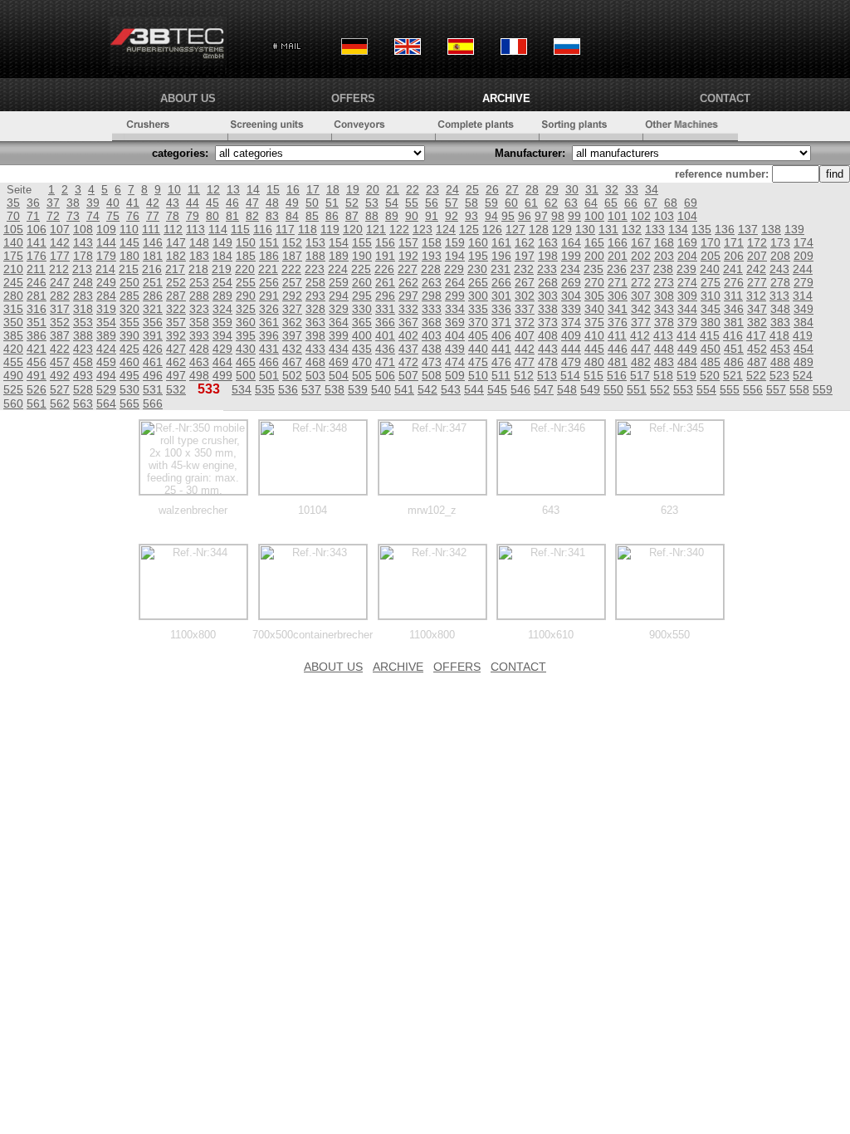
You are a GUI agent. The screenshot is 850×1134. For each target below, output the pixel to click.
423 (83, 348)
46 (232, 202)
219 (222, 269)
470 (362, 362)
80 (212, 215)
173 (780, 242)
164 (571, 242)
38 (73, 202)
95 (508, 215)
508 (432, 375)
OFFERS (353, 98)
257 (292, 282)
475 (478, 362)
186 (269, 255)
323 (199, 308)
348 (780, 308)
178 (83, 255)
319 (106, 308)
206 (734, 255)
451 (734, 348)
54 (391, 202)
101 (618, 215)
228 (431, 269)
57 (451, 202)
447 (641, 348)
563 (83, 403)
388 (83, 335)
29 (552, 189)
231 (500, 269)
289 (222, 295)
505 (362, 375)
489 (803, 362)
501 (269, 375)
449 (687, 348)
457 (60, 362)
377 (641, 322)
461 (153, 362)
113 (195, 229)
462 (176, 362)
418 (779, 335)
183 (199, 255)
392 (176, 335)
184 (222, 255)
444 (571, 348)
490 (13, 375)
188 (315, 255)
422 (60, 348)
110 (129, 229)
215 (129, 269)
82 (252, 215)
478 (548, 362)
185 (246, 255)
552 (660, 389)
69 (690, 202)
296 (385, 295)
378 (664, 322)
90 (411, 215)
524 (803, 375)
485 (711, 362)
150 (246, 242)
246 (36, 282)
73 (73, 215)
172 (757, 242)
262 (408, 282)
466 (269, 362)
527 (60, 389)
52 (352, 202)
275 (711, 282)
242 (756, 269)
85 (312, 215)
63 (571, 202)
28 (532, 189)
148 (199, 242)
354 (106, 322)
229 (454, 269)
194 (455, 255)
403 (432, 335)
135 (701, 229)
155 (362, 242)
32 (611, 189)
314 (803, 295)
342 (641, 308)
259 (339, 282)
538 (334, 389)
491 (36, 375)
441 (501, 348)
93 (471, 215)
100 (594, 215)
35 (13, 202)
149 (222, 242)
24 (452, 189)
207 (757, 255)
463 (199, 362)
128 (539, 229)
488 (780, 362)
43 (172, 202)
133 (655, 229)
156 (385, 242)
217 (175, 269)
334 (455, 308)
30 (572, 189)
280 (13, 295)
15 (273, 189)
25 (472, 189)
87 (352, 215)
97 (541, 215)
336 (501, 308)
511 (500, 375)
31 (591, 189)
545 (497, 389)
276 (734, 282)
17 (313, 189)
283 (83, 295)
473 (432, 362)
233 (547, 269)
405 (478, 335)
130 (585, 229)
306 (618, 295)
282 (60, 295)
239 (686, 269)
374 (571, 322)
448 (664, 348)
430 (246, 348)
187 (292, 255)
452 (757, 348)
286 (153, 295)
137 (748, 229)
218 (198, 269)
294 (339, 295)
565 (129, 403)
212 (59, 269)
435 (362, 348)
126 (492, 229)
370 (478, 322)
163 (548, 242)
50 (312, 202)
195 (478, 255)
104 (687, 215)
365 (362, 322)
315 (13, 308)
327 (292, 308)
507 (408, 375)
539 (358, 389)
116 (262, 229)
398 (315, 335)
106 (36, 229)
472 (408, 362)
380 (711, 322)
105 (13, 229)
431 (269, 348)
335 (478, 308)
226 (384, 269)
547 (544, 389)
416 (733, 335)
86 (332, 215)
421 (36, 348)
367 (408, 322)
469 (339, 362)
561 (36, 403)
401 (385, 335)
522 (756, 375)
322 (176, 308)
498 (199, 375)
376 (618, 322)
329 (339, 308)
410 (594, 335)
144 (106, 242)
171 (734, 242)
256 (269, 282)
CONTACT (725, 98)
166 (618, 242)
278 (780, 282)
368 (432, 322)
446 (618, 348)
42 (152, 202)
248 (83, 282)
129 (562, 229)
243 (779, 269)
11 (194, 189)
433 (315, 348)
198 (548, 255)
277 (757, 282)
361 (269, 322)
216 (152, 269)
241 (733, 269)
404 (455, 335)
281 (36, 295)
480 (594, 362)
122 (399, 229)
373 (548, 322)
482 (641, 362)
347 (757, 308)
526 (36, 389)
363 (315, 322)
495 (129, 375)
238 (663, 269)
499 (222, 375)
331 (385, 308)
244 (803, 269)
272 (641, 282)
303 (548, 295)
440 (478, 348)
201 (618, 255)
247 (60, 282)
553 (683, 389)
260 (362, 282)
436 (385, 348)
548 (567, 389)
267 (525, 282)
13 (233, 189)
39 (93, 202)
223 (315, 269)
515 (593, 375)
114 (217, 229)
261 (385, 282)
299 (455, 295)
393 (199, 335)
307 (641, 295)
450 (711, 348)
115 (240, 229)
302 (525, 295)
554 (706, 389)
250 (129, 282)
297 (408, 295)
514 (570, 375)
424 (106, 348)
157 (408, 242)
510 (478, 375)
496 (153, 375)
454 (803, 348)
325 (246, 308)
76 (132, 215)
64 (591, 202)
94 (491, 215)
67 (650, 202)
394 (222, 335)
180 (129, 255)
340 (594, 308)
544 (474, 389)
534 (242, 389)
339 (571, 308)
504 (339, 375)
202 (641, 255)
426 (153, 348)
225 (361, 269)
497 (176, 375)
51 (332, 202)
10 (174, 189)
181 (153, 255)
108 (83, 229)
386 (36, 335)
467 (292, 362)
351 (36, 322)
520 (710, 375)
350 (13, 322)
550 (613, 389)
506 (385, 375)
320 (129, 308)
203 (664, 255)
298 (432, 295)
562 (60, 403)
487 (757, 362)
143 (83, 242)
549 (590, 389)
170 (711, 242)
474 (455, 362)
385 (13, 335)
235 (593, 269)
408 (548, 335)
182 (176, 255)
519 (686, 375)
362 (292, 322)
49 (292, 202)
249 (106, 282)
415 (710, 335)
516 (617, 375)
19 (352, 189)
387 (60, 335)
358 (199, 322)
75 (113, 215)
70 (13, 215)
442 (525, 348)
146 (153, 242)
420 (13, 348)
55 (411, 202)
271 (618, 282)
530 (129, 389)
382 (757, 322)
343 (664, 308)
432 (292, 348)
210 (13, 269)
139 (794, 229)
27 (512, 189)
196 (501, 255)
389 (106, 335)
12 (213, 189)
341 (618, 308)
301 (501, 295)
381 (734, 322)
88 (372, 215)
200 (594, 255)
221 (268, 269)
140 (13, 242)
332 (408, 308)
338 (548, 308)
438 (432, 348)
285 (129, 295)
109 (106, 229)
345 (711, 308)
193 (432, 255)
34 (651, 189)
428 (199, 348)
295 (362, 295)
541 (404, 389)
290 (246, 295)
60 (511, 202)
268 (548, 282)
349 (803, 308)
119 (330, 229)
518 (663, 375)
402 (408, 335)
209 (803, 255)
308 (664, 295)
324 (222, 308)
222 (291, 269)
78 (172, 215)
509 (455, 375)
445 (594, 348)
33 (631, 189)
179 (106, 255)
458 (83, 362)
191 (385, 255)
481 (618, 362)
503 (315, 375)
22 (412, 189)
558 (799, 389)
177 (60, 255)
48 (272, 202)
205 (711, 255)
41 (132, 202)
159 (455, 242)
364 (339, 322)
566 (153, 403)
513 (547, 375)
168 (664, 242)
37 (53, 202)
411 (617, 335)
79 (192, 215)
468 (315, 362)
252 (176, 282)
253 (199, 282)
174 (803, 242)
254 (222, 282)
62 (551, 202)
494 (106, 375)
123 (422, 229)
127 (515, 229)
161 (501, 242)
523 (779, 375)
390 (129, 335)
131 (608, 229)
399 (339, 335)
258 (315, 282)
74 (93, 215)
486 (734, 362)
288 (199, 295)
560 (13, 403)
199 (571, 255)
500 (246, 375)
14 (253, 189)
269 (571, 282)
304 (571, 295)
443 (548, 348)
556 (753, 389)
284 (106, 295)
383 (780, 322)
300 (478, 295)
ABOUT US (188, 98)
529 (106, 389)
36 (33, 202)
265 (478, 282)
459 (106, 362)
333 (432, 308)
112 (173, 229)
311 (733, 295)
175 (13, 255)
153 (315, 242)
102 (641, 215)
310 (711, 295)
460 (129, 362)
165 (594, 242)
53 (372, 202)
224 (338, 269)
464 (222, 362)
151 (269, 242)
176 (36, 255)
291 (269, 295)
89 (391, 215)
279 (803, 282)
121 (376, 229)
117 (285, 229)
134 (678, 229)
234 (570, 269)
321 (153, 308)
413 (663, 335)
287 (176, 295)
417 (756, 335)
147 (176, 242)
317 (60, 308)
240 (710, 269)
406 (501, 335)
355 (129, 322)
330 (362, 308)
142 (60, 242)
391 (153, 335)
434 (339, 348)
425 (129, 348)
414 (686, 335)
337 (525, 308)
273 (664, 282)
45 (212, 202)
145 (129, 242)
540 (381, 389)
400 (362, 335)
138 (771, 229)
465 (246, 362)
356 (153, 322)
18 (333, 189)
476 (501, 362)
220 (245, 269)
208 (780, 255)
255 (246, 282)
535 (265, 389)
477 (525, 362)
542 (427, 389)
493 (83, 375)
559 (823, 389)
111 (151, 229)
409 (571, 335)
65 (611, 202)
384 (803, 322)
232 (524, 269)
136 (725, 229)
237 (640, 269)
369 (455, 322)
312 (756, 295)
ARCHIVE (506, 98)
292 (292, 295)
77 (152, 215)
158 (432, 242)
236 (617, 269)
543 (451, 389)
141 (36, 242)
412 (640, 335)
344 (687, 308)
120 (353, 229)
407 (525, 335)
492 (60, 375)
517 (640, 375)
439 (455, 348)
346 (734, 308)
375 (594, 322)
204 (687, 255)
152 (292, 242)
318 (83, 308)
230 (477, 269)
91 (431, 215)
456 (36, 362)
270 (594, 282)
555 (730, 389)
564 (106, 403)
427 (176, 348)
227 (408, 269)
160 (478, 242)
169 (687, 242)
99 (574, 215)
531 (153, 389)
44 (192, 202)
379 (687, 322)
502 (292, 375)
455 (13, 362)
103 (664, 215)
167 (641, 242)
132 (632, 229)
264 (455, 282)
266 (501, 282)
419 (803, 335)
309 (687, 295)
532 (176, 389)
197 (525, 255)
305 (594, 295)
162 (525, 242)
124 (446, 229)
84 (292, 215)
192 (408, 255)
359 (222, 322)
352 (60, 322)
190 (362, 255)
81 (232, 215)
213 (82, 269)
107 (60, 229)
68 (670, 202)
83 (272, 215)
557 (776, 389)
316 (36, 308)
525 (13, 389)
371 (501, 322)
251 (153, 282)
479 (571, 362)
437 (408, 348)
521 (733, 375)
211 (36, 269)
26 (492, 189)
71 (33, 215)
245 (13, 282)
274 (687, 282)
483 (664, 362)
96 (524, 215)
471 (385, 362)
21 (392, 189)
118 (307, 229)
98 (557, 215)
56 (431, 202)
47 (252, 202)
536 (288, 389)
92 (451, 215)
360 (246, 322)
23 (432, 189)
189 (339, 255)
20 (372, 189)
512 (524, 375)
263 (432, 282)
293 (315, 295)
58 (471, 202)
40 (113, 202)
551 (637, 389)
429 (222, 348)
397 (292, 335)
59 (491, 202)
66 (631, 202)
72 (53, 215)
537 (311, 389)
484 (687, 362)
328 (315, 308)
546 (520, 389)
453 (780, 348)
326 (269, 308)
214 (105, 269)
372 (525, 322)
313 (779, 295)
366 (385, 322)
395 (246, 335)
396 (269, 335)
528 (83, 389)
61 (531, 202)
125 (469, 229)
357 (176, 322)
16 (293, 189)
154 (339, 242)
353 (83, 322)
